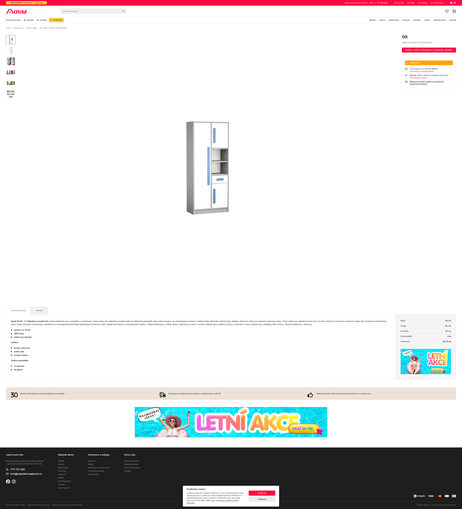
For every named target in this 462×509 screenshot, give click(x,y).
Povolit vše (262, 493)
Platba (412, 3)
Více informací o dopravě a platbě (421, 71)
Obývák (372, 20)
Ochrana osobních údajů (15, 505)
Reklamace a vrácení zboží (99, 468)
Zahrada (452, 20)
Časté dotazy (438, 3)
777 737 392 (17, 469)
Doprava (400, 3)
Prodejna (43, 20)
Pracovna (406, 20)
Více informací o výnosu (418, 78)
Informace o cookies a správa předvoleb (67, 505)
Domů (8, 28)
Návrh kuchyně (14, 20)
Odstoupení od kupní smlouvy (38, 505)
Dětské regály (31, 28)
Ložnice (382, 20)
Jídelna (427, 20)
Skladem (30, 20)
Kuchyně (417, 20)
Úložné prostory (439, 20)
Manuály (39, 310)
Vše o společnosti (131, 461)
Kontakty (424, 3)
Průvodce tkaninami (132, 468)
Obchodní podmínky (96, 471)
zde (213, 500)
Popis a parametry (18, 310)
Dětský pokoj (394, 20)
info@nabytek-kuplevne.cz (26, 473)
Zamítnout (262, 499)
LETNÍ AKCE (57, 20)
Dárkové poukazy (131, 464)
